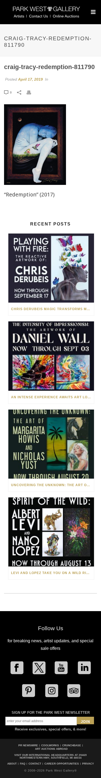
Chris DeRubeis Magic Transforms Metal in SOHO (52, 309)
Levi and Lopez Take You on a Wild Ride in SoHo (52, 573)
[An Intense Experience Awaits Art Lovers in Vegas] (51, 355)
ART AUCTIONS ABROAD (51, 748)
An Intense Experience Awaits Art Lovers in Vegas (52, 397)
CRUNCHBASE (71, 745)
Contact (35, 763)
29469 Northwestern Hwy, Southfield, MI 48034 (53, 756)
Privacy (88, 763)
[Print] (31, 92)
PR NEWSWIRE (28, 745)
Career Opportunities (61, 763)
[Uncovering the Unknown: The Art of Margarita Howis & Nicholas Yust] (51, 444)
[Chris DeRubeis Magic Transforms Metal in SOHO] (51, 268)
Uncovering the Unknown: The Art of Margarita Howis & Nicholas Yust (52, 485)
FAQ (22, 763)
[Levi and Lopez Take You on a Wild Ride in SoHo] (51, 532)
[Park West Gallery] (46, 11)
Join (85, 722)
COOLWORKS (50, 745)
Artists (19, 16)
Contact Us (38, 16)
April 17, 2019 (30, 79)
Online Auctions (66, 16)
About (12, 763)
